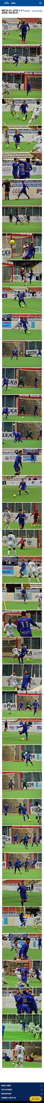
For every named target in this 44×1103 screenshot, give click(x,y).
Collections (37, 11)
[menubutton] (40, 3)
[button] (22, 31)
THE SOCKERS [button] (6, 1090)
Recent (27, 11)
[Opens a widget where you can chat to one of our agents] (35, 1099)
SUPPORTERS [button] (6, 1094)
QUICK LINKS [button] (6, 1086)
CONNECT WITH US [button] (8, 1098)
